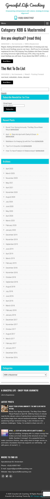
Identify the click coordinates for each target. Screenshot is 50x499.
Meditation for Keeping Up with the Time (20, 141)
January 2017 (11, 348)
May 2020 (9, 211)
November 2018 (12, 272)
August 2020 (10, 197)
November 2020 (12, 192)
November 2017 (12, 324)
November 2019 (12, 239)
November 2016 (12, 357)
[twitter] (7, 476)
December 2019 (11, 235)
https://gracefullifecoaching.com (19, 472)
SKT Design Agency (37, 496)
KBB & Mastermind (32, 44)
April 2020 (9, 216)
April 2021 (9, 187)
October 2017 (11, 329)
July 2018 (9, 291)
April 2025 (9, 169)
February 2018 (11, 310)
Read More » (7, 61)
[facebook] (3, 476)
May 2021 (9, 183)
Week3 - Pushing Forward (34, 74)
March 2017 (10, 339)
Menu (3, 23)
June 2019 (9, 249)
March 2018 (10, 305)
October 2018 (11, 277)
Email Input (7, 103)
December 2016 (11, 353)
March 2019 (10, 258)
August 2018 (10, 287)
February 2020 (11, 225)
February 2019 (11, 263)
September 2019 (12, 244)
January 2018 (11, 315)
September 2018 (12, 282)
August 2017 (10, 334)
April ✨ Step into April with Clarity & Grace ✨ (22, 134)
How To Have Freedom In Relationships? (20, 151)
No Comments (17, 44)
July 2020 (9, 202)
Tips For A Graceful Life (14, 146)
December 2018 (11, 268)
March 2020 (10, 221)
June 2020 (9, 206)
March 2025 (10, 173)
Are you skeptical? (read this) (21, 38)
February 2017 (11, 343)
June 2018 (9, 296)
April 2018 (9, 301)
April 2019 (9, 254)
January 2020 (11, 230)
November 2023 (12, 178)
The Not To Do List (13, 68)
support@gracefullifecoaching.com (19, 469)
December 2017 (11, 320)
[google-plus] (11, 476)
